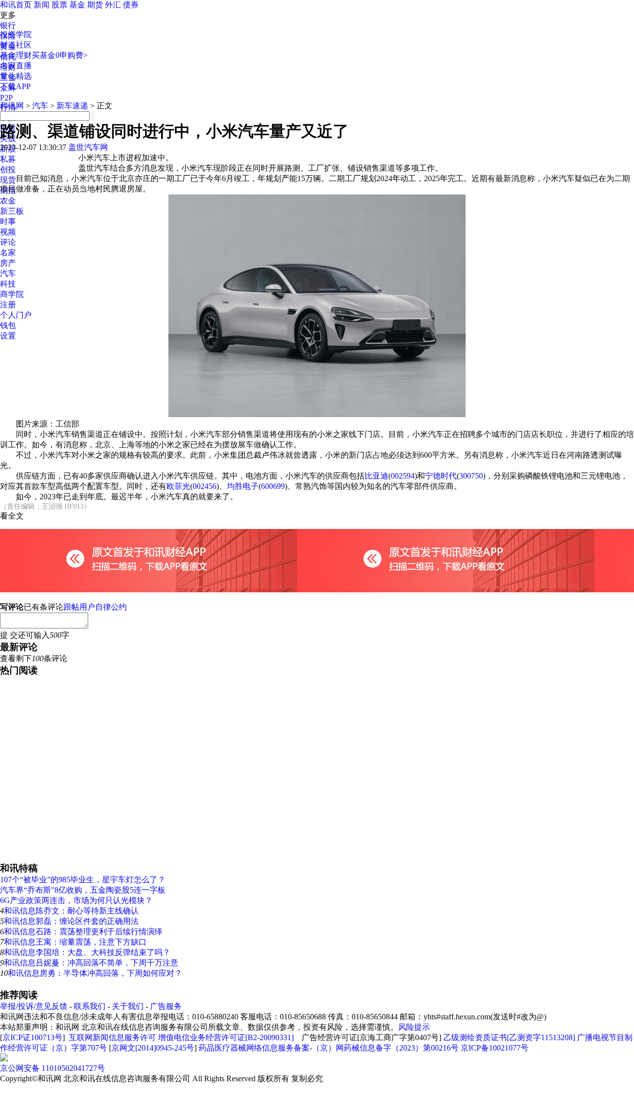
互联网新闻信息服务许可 (112, 1037)
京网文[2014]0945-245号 (152, 1048)
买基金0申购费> (60, 55)
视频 (8, 232)
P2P (6, 98)
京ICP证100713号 (32, 1037)
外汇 (113, 4)
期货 (95, 4)
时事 (8, 221)
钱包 (8, 325)
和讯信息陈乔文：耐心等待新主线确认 (71, 911)
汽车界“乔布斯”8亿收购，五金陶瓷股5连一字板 (82, 890)
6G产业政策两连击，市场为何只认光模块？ (76, 900)
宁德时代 (441, 476)
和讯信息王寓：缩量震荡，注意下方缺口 (75, 942)
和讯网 (12, 105)
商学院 (12, 294)
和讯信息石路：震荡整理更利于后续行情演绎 (83, 931)
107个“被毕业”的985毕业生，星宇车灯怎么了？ (82, 879)
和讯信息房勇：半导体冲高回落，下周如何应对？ (95, 973)
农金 (8, 200)
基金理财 (16, 55)
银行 (8, 25)
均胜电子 (243, 486)
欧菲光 (178, 486)
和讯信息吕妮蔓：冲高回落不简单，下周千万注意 (91, 962)
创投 (8, 169)
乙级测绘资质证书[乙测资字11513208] (509, 1037)
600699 (273, 486)
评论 (8, 242)
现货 (8, 180)
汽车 (8, 273)
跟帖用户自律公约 (95, 607)
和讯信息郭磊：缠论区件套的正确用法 (71, 921)
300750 (471, 476)
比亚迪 (376, 476)
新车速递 (72, 105)
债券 (131, 4)
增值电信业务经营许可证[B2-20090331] (226, 1037)
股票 (59, 4)
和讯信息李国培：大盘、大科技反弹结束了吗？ (87, 952)
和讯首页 (16, 4)
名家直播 (16, 65)
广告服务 (166, 1006)
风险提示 (414, 1027)
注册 (8, 304)
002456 (204, 486)
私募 (8, 159)
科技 (8, 284)
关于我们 (128, 1006)
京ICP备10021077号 (494, 1048)
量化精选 (16, 76)
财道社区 (16, 45)
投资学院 (16, 34)
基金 (77, 4)
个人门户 (16, 315)
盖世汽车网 (88, 147)
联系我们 (90, 1006)
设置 (8, 336)
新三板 (12, 211)
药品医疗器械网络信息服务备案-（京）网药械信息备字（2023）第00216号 (329, 1048)
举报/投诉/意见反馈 (33, 1006)
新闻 (42, 4)
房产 (8, 263)
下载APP (15, 86)
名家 (8, 252)
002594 (403, 476)
